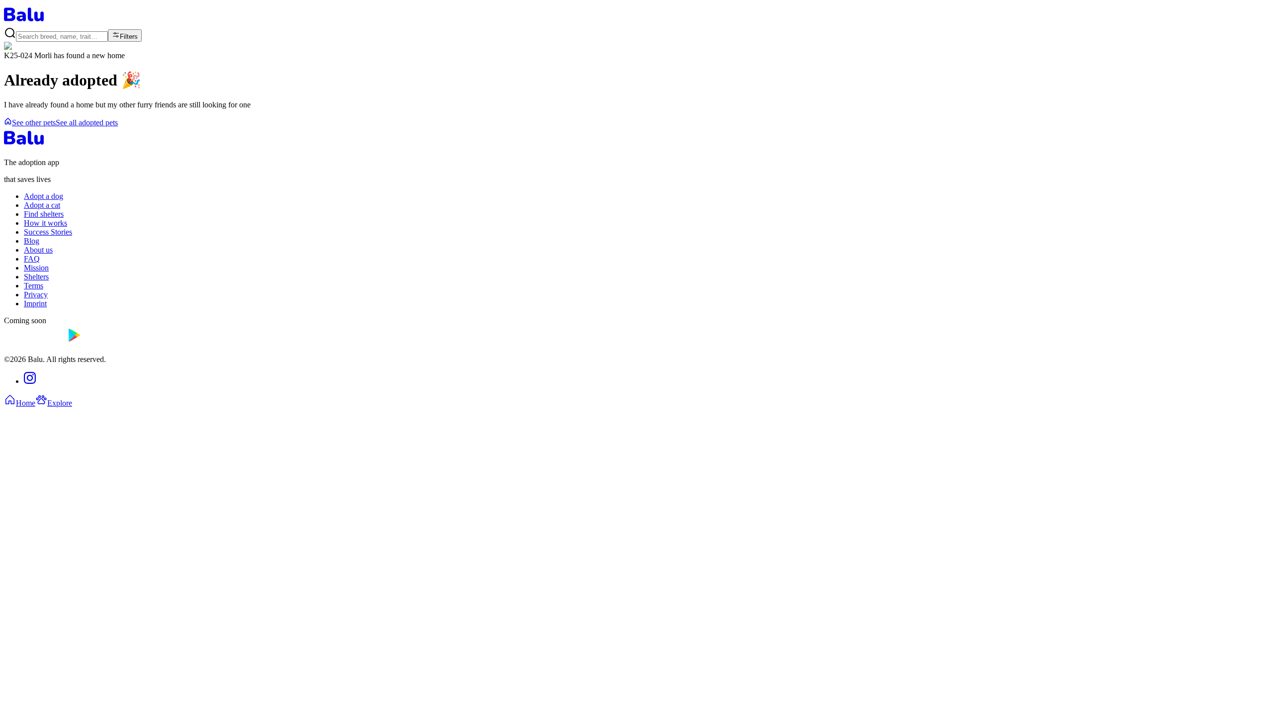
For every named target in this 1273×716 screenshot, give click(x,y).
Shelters (36, 276)
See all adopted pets (87, 122)
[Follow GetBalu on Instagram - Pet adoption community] (30, 381)
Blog (31, 241)
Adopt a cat (42, 205)
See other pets (34, 122)
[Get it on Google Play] (97, 342)
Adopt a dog (43, 196)
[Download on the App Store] (34, 342)
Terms (33, 285)
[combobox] (62, 36)
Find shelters (44, 214)
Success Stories (48, 232)
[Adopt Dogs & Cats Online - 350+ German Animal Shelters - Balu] (24, 22)
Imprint (35, 303)
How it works (45, 223)
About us (38, 250)
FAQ (32, 259)
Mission (36, 268)
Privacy (36, 294)
